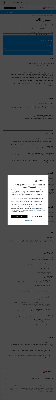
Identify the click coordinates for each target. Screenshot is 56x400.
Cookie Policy (35, 210)
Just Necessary (37, 216)
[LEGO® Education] (40, 181)
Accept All (19, 216)
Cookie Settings (28, 220)
